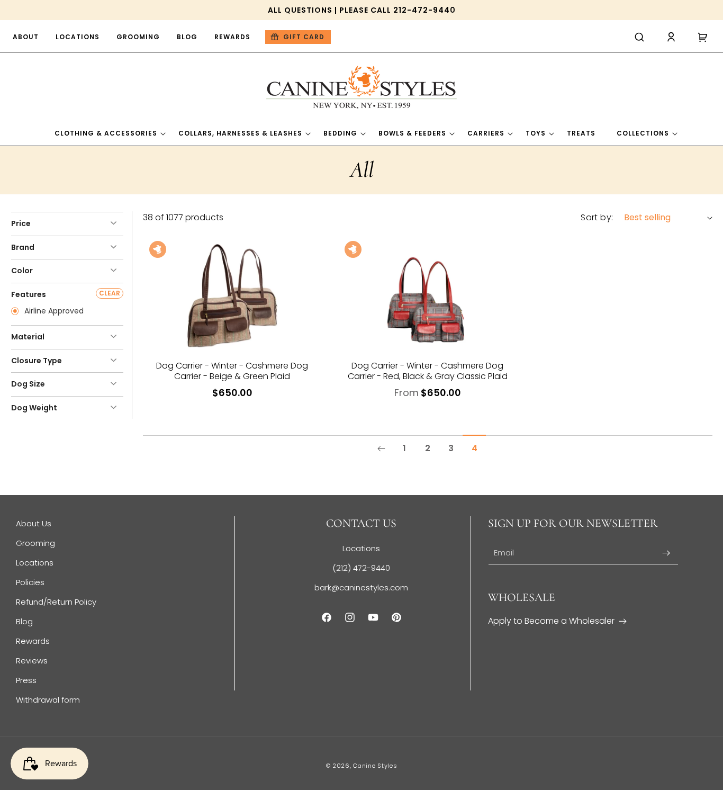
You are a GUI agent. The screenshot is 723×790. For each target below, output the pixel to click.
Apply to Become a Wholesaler (551, 621)
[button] (639, 37)
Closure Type (36, 360)
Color (22, 270)
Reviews (32, 660)
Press (26, 680)
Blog (24, 621)
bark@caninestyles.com (361, 587)
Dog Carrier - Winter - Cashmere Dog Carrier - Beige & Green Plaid (232, 371)
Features (28, 294)
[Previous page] (381, 448)
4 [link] (474, 448)
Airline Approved (53, 311)
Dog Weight (34, 407)
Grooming (35, 543)
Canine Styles (375, 765)
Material (27, 336)
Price (21, 223)
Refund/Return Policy (56, 601)
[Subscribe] (666, 553)
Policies (30, 582)
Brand (22, 247)
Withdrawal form (48, 699)
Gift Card (303, 36)
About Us (33, 523)
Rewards (33, 641)
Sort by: (597, 217)
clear (109, 293)
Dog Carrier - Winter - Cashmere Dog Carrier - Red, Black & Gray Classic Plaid (428, 371)
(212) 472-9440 (361, 567)
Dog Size (28, 384)
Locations (34, 562)
